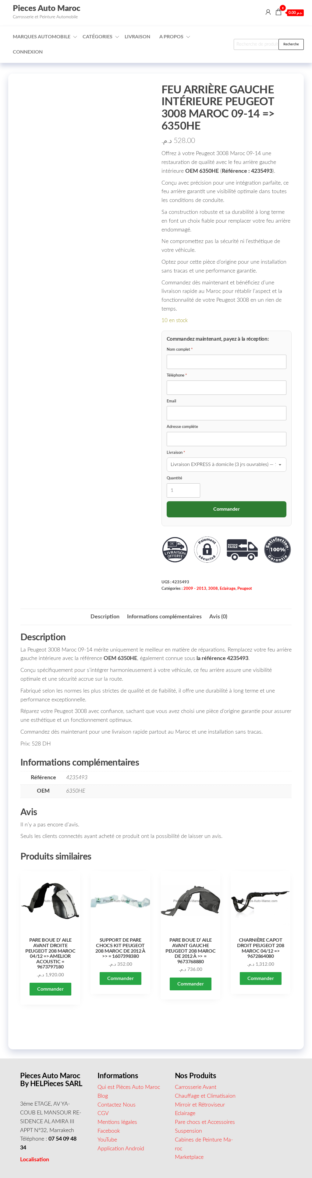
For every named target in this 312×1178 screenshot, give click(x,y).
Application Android (121, 1149)
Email (171, 401)
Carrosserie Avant (195, 1087)
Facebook (109, 1131)
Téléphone (177, 375)
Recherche (291, 44)
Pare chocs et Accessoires (205, 1122)
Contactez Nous (117, 1105)
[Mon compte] (268, 12)
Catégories (97, 36)
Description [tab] (104, 617)
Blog (103, 1096)
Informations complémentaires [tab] (164, 617)
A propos (171, 36)
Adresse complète (182, 427)
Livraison (137, 36)
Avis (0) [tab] (218, 617)
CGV (103, 1113)
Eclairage (228, 588)
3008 (213, 588)
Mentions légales (117, 1122)
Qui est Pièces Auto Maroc (129, 1087)
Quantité (174, 478)
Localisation (34, 1159)
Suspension (188, 1131)
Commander (50, 989)
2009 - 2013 (194, 588)
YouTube (107, 1140)
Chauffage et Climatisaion (205, 1096)
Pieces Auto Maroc (46, 8)
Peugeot (244, 588)
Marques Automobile (41, 36)
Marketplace (189, 1157)
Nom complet (180, 350)
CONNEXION (28, 52)
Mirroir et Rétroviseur (200, 1105)
